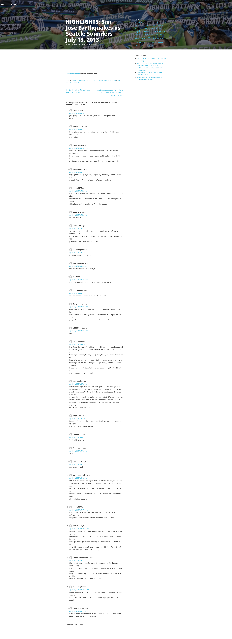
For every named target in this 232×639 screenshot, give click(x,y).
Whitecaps (155, 46)
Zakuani (162, 46)
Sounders (140, 42)
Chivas (147, 25)
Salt (144, 38)
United (137, 45)
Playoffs (153, 34)
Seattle (150, 38)
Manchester (160, 31)
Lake (153, 32)
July (118, 80)
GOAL (156, 28)
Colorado (154, 25)
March (136, 34)
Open (148, 35)
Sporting (149, 42)
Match (141, 34)
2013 (149, 23)
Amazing (159, 22)
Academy (154, 23)
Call (144, 25)
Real (141, 38)
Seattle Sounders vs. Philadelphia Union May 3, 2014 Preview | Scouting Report (110, 92)
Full (152, 28)
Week (150, 46)
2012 (146, 23)
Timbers (160, 42)
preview (137, 38)
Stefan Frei (154, 42)
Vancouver (144, 46)
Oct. (145, 34)
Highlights (140, 31)
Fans (146, 28)
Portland (159, 34)
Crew (136, 28)
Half (164, 28)
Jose (146, 31)
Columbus (160, 25)
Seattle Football (9, 5)
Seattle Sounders (91, 44)
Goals (161, 28)
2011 (142, 22)
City (151, 25)
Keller (149, 31)
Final (149, 28)
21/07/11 (137, 23)
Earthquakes (141, 28)
